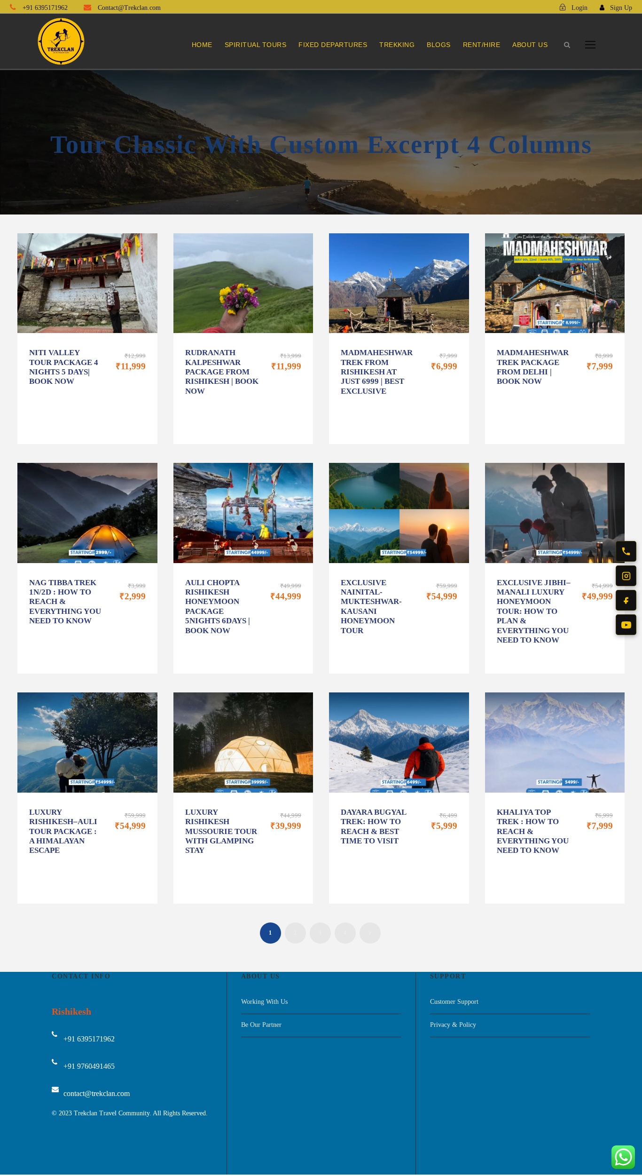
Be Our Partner (261, 1024)
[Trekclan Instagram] (626, 575)
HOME (202, 44)
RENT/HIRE (482, 44)
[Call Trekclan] (626, 551)
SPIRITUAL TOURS (256, 44)
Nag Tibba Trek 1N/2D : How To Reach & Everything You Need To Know (65, 602)
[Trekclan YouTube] (626, 624)
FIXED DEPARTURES (332, 44)
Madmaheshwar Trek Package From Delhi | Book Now (533, 367)
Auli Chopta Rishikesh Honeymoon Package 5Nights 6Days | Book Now (217, 606)
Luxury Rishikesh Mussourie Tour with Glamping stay (221, 831)
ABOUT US (530, 44)
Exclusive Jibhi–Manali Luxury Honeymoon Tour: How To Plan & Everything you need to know (534, 611)
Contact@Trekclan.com (128, 7)
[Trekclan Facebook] (626, 600)
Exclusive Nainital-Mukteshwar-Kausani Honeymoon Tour (371, 606)
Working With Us (264, 1001)
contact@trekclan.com (96, 1093)
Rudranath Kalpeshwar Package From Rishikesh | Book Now (221, 372)
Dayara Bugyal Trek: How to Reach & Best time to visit (373, 826)
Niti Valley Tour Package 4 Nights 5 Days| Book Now (63, 367)
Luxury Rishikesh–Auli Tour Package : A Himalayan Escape (63, 831)
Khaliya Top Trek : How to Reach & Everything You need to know (533, 831)
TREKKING (397, 44)
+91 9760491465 (89, 1066)
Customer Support (454, 1001)
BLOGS (439, 44)
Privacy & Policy (453, 1024)
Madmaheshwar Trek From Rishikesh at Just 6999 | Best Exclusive (377, 372)
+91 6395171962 (45, 7)
